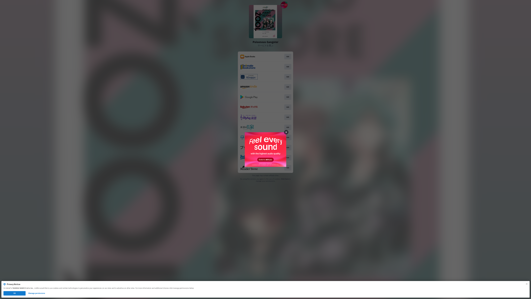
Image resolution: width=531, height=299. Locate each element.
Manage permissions (36, 293)
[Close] (527, 284)
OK (14, 293)
